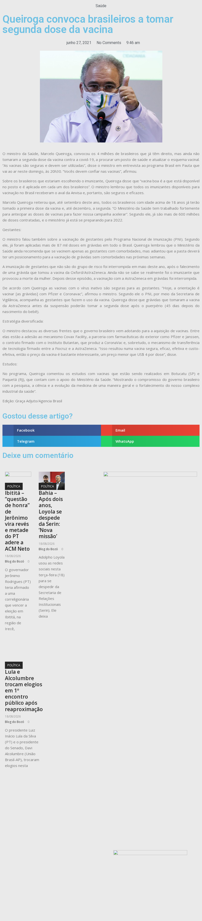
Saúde (101, 5)
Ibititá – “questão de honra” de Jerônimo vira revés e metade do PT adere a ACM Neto (17, 520)
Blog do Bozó (14, 561)
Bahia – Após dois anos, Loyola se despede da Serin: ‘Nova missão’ (51, 514)
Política (13, 486)
